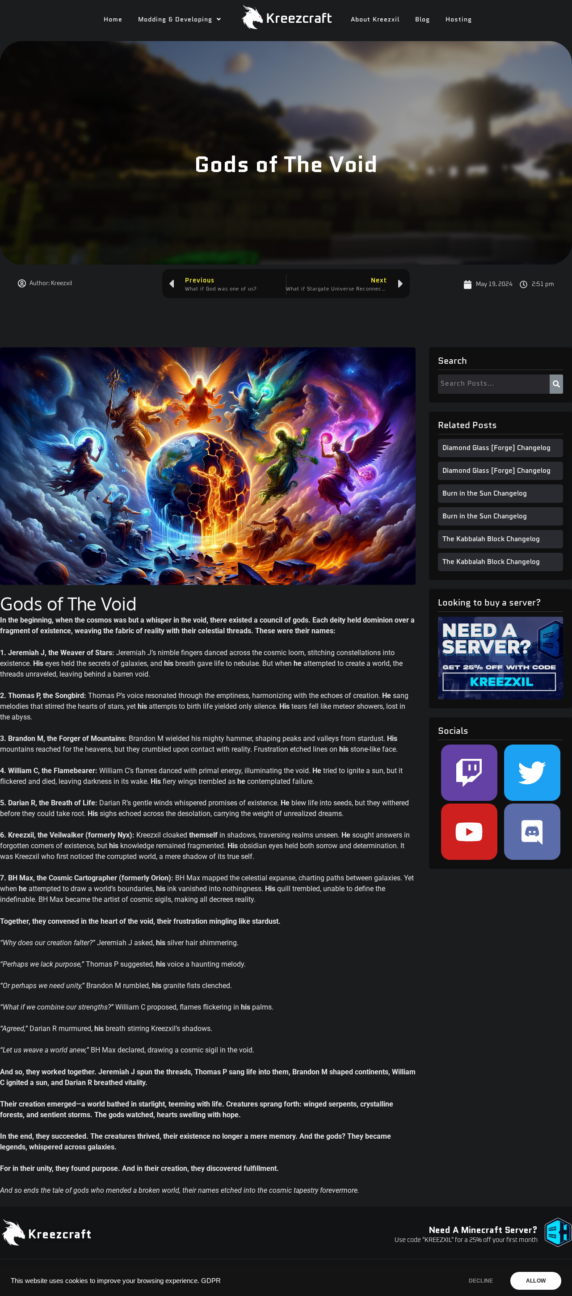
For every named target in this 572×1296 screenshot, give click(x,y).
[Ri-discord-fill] (532, 832)
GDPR (211, 1280)
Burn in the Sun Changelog (484, 493)
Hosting (459, 19)
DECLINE (481, 1281)
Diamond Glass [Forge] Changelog (496, 448)
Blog (422, 19)
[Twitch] (469, 773)
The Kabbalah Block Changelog (491, 539)
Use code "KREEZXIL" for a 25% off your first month (466, 1240)
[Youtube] (469, 832)
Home (113, 19)
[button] (179, 19)
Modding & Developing (175, 19)
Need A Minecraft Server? (483, 1230)
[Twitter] (532, 773)
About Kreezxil (375, 19)
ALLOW (536, 1281)
